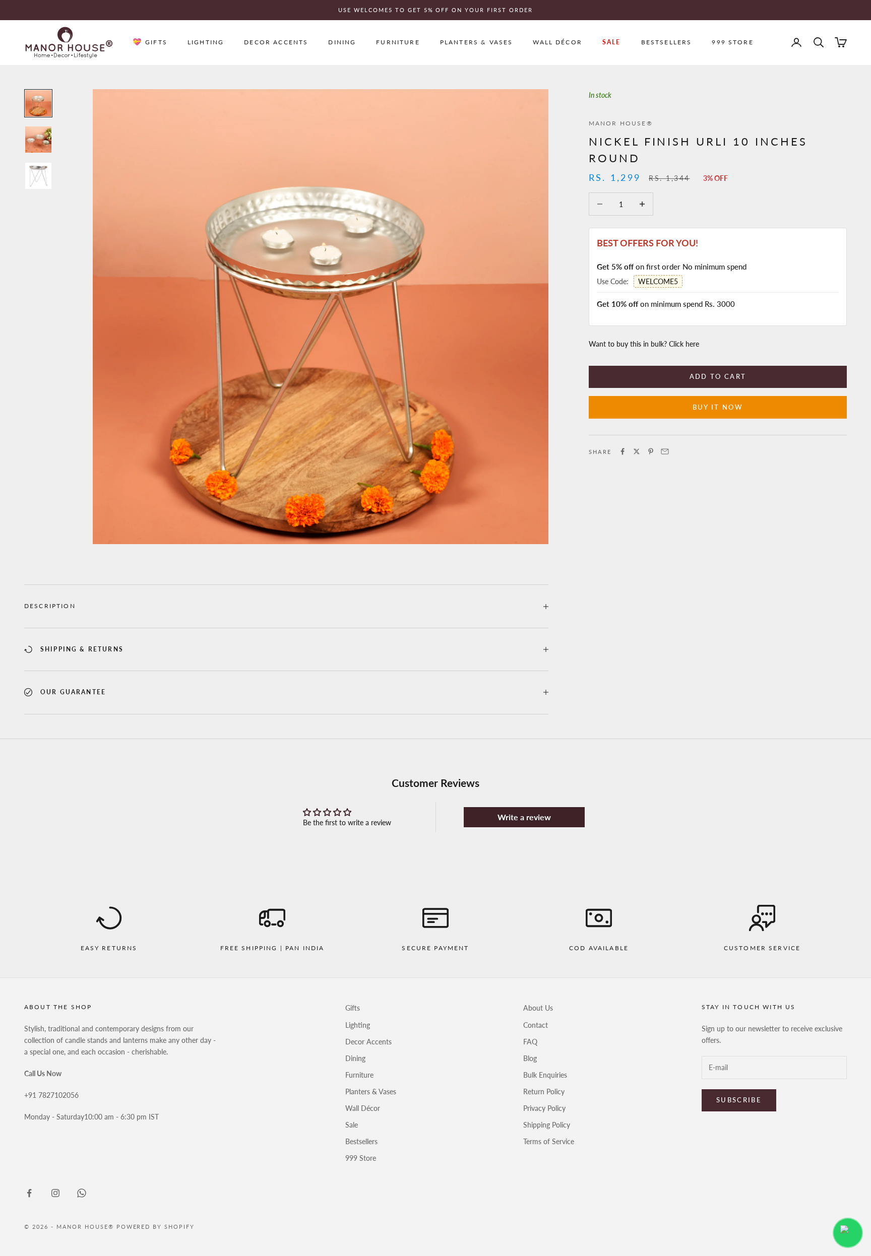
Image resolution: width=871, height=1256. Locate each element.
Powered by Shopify (155, 1226)
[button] (847, 1232)
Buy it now (718, 407)
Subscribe (739, 1100)
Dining (342, 42)
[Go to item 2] (38, 139)
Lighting (206, 42)
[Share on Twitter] (637, 451)
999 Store (732, 42)
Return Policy (544, 1091)
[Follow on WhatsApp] (82, 1193)
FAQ (530, 1041)
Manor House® (621, 123)
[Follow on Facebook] (29, 1193)
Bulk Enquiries (545, 1075)
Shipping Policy (546, 1124)
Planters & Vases (476, 42)
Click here (684, 343)
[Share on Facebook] (622, 451)
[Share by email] (665, 451)
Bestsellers (666, 42)
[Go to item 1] (38, 103)
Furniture (397, 42)
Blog (530, 1058)
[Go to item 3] (38, 176)
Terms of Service (548, 1141)
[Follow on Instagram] (55, 1193)
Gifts (156, 42)
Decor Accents (276, 42)
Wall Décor (557, 42)
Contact (535, 1025)
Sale (611, 42)
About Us (538, 1008)
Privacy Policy (544, 1108)
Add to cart (718, 376)
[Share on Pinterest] (651, 451)
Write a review (524, 817)
